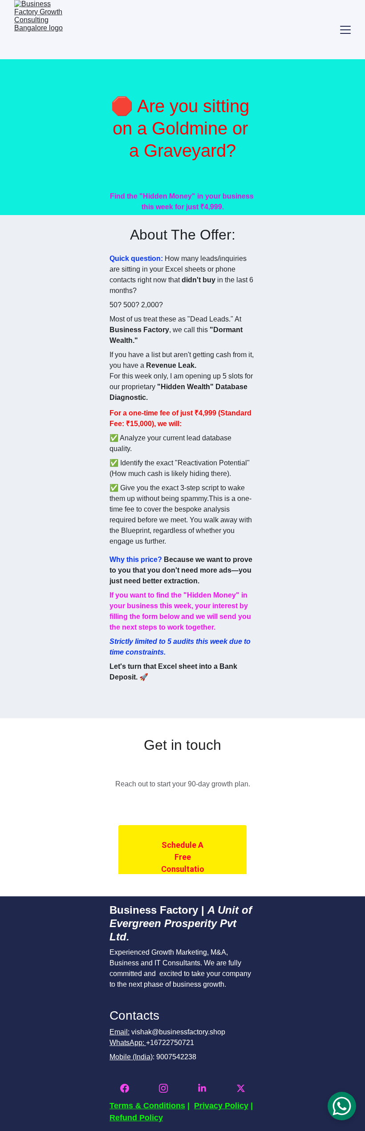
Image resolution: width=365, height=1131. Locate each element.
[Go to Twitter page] (240, 1088)
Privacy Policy (221, 1105)
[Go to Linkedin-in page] (206, 1088)
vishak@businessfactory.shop (178, 1032)
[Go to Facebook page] (129, 1088)
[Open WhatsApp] (342, 1106)
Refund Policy (136, 1117)
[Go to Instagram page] (168, 1088)
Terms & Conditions (147, 1105)
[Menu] (345, 30)
